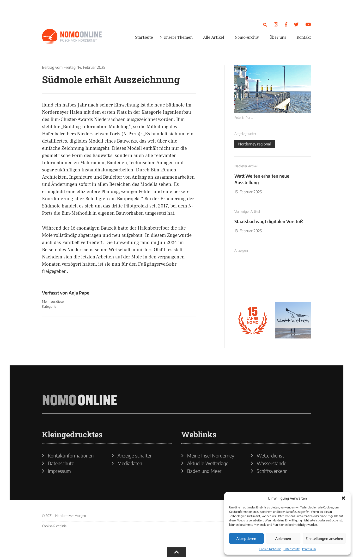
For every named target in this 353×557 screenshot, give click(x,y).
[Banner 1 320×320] (252, 280)
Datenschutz (292, 549)
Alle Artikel (213, 37)
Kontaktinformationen (71, 455)
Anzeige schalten (134, 455)
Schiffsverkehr (272, 471)
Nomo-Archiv (247, 37)
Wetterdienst (270, 455)
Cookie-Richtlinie (270, 549)
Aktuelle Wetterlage (207, 463)
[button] (343, 498)
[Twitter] (296, 24)
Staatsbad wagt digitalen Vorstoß (268, 221)
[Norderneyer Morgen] (72, 36)
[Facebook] (286, 24)
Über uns (277, 37)
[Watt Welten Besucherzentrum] (293, 320)
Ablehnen (283, 538)
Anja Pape (79, 292)
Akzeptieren (246, 538)
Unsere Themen (178, 37)
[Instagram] (276, 24)
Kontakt (304, 37)
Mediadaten (129, 463)
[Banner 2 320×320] (293, 280)
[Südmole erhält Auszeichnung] (272, 89)
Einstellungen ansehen (324, 538)
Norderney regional (254, 144)
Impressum (309, 549)
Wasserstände (271, 463)
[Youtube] (308, 24)
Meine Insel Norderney (210, 455)
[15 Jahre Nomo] (252, 320)
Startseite (144, 37)
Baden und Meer (204, 471)
